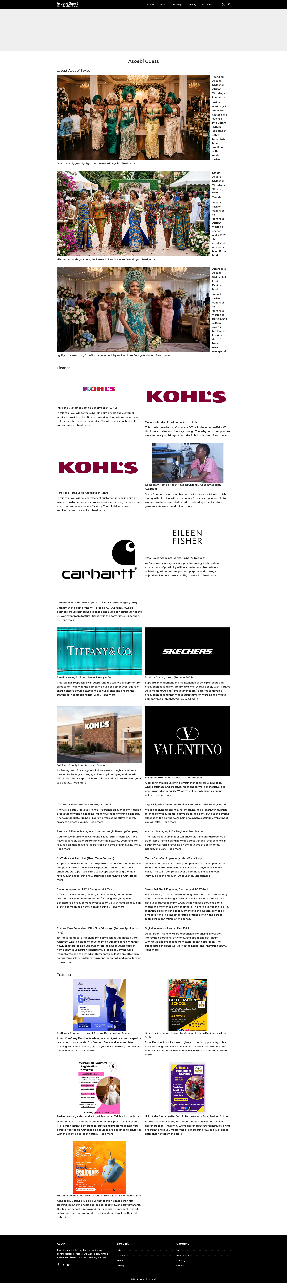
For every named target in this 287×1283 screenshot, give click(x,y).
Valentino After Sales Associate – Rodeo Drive (173, 777)
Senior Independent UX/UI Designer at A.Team (85, 889)
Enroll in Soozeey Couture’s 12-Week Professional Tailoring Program (99, 1195)
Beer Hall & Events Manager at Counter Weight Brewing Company (97, 831)
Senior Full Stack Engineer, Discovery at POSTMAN (176, 889)
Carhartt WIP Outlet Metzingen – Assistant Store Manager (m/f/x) (97, 602)
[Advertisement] (143, 30)
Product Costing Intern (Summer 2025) (169, 677)
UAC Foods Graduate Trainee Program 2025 (84, 804)
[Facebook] (218, 4)
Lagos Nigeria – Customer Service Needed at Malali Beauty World (185, 804)
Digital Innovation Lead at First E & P (167, 928)
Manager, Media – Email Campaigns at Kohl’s (172, 422)
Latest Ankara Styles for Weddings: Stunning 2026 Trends (218, 185)
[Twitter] (223, 4)
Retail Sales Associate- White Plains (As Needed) (175, 558)
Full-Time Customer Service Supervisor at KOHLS (87, 407)
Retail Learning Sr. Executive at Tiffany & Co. (84, 677)
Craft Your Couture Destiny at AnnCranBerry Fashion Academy (95, 1033)
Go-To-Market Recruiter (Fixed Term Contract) (85, 858)
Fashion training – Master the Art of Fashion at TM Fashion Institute (98, 1116)
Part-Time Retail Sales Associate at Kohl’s (82, 492)
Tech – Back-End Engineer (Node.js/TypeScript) (174, 858)
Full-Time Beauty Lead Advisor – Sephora (82, 765)
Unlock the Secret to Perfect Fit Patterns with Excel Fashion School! (187, 1116)
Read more (128, 163)
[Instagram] (229, 4)
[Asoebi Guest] (67, 4)
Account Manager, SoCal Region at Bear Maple (174, 831)
